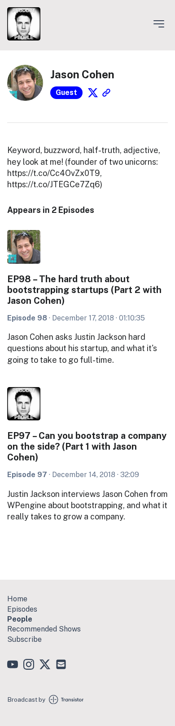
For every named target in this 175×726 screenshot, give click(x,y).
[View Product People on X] (44, 665)
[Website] (106, 93)
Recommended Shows (44, 629)
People (19, 619)
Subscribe (24, 639)
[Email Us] (61, 665)
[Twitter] (93, 93)
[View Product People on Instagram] (28, 665)
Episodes (22, 609)
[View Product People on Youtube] (12, 665)
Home (17, 599)
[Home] (23, 38)
